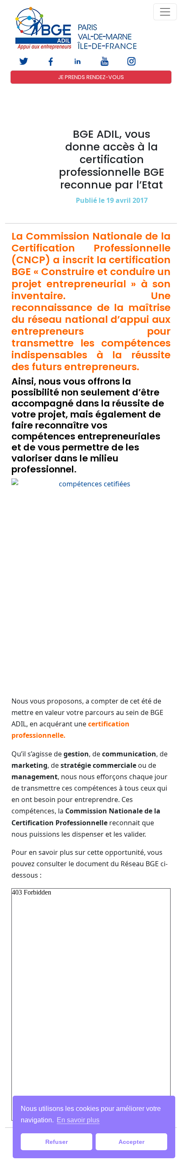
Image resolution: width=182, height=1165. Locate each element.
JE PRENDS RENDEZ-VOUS (91, 77)
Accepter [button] (131, 1141)
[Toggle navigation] (165, 11)
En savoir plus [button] (78, 1120)
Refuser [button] (56, 1141)
